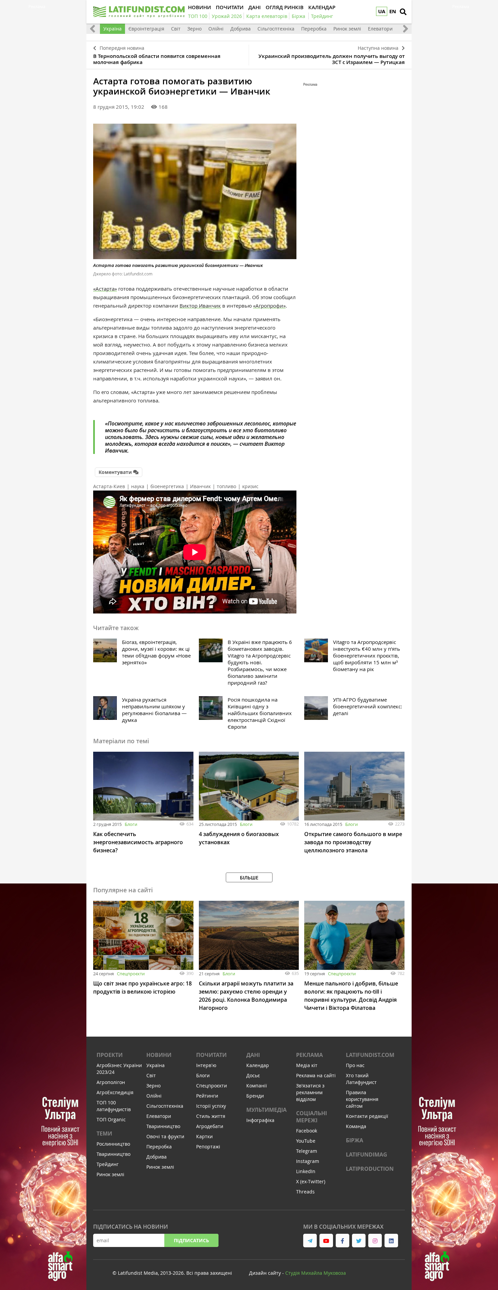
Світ (176, 28)
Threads (305, 1191)
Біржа (354, 1140)
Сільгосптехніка (275, 28)
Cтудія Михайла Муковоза (315, 1273)
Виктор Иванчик (200, 305)
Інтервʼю (206, 1065)
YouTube (305, 1141)
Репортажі (208, 1146)
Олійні (216, 28)
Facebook (306, 1130)
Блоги (131, 824)
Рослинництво (113, 1144)
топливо (226, 486)
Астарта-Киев (109, 486)
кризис (250, 486)
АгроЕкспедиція (115, 1092)
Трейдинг (108, 1164)
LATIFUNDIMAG (366, 1154)
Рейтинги (207, 1096)
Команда (356, 1126)
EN (392, 11)
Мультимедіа (266, 1110)
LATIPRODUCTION (370, 1168)
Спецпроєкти (131, 974)
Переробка (314, 28)
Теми (104, 1133)
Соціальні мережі (311, 1116)
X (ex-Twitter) (310, 1181)
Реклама (309, 1055)
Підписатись (191, 1240)
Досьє (253, 1075)
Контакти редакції (367, 1116)
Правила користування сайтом (362, 1099)
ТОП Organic (111, 1119)
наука (137, 486)
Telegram (306, 1151)
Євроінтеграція (146, 28)
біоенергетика (167, 486)
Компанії (256, 1085)
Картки (204, 1136)
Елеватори (380, 28)
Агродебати (209, 1126)
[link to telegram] (310, 1240)
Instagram (307, 1161)
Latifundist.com (370, 1055)
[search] (403, 12)
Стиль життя (210, 1116)
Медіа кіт (306, 1065)
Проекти (110, 1055)
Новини (158, 1055)
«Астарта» (105, 288)
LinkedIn (305, 1171)
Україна (112, 28)
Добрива (240, 28)
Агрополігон (111, 1082)
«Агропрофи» (269, 305)
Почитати (211, 1055)
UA (381, 11)
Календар (257, 1065)
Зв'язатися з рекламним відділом (310, 1092)
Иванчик (200, 486)
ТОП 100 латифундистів (114, 1105)
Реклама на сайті (316, 1075)
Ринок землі (347, 28)
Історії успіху (211, 1106)
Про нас (355, 1065)
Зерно (194, 28)
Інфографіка (260, 1120)
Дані (253, 1055)
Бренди (255, 1096)
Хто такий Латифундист (361, 1078)
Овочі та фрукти (165, 1136)
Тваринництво (113, 1154)
